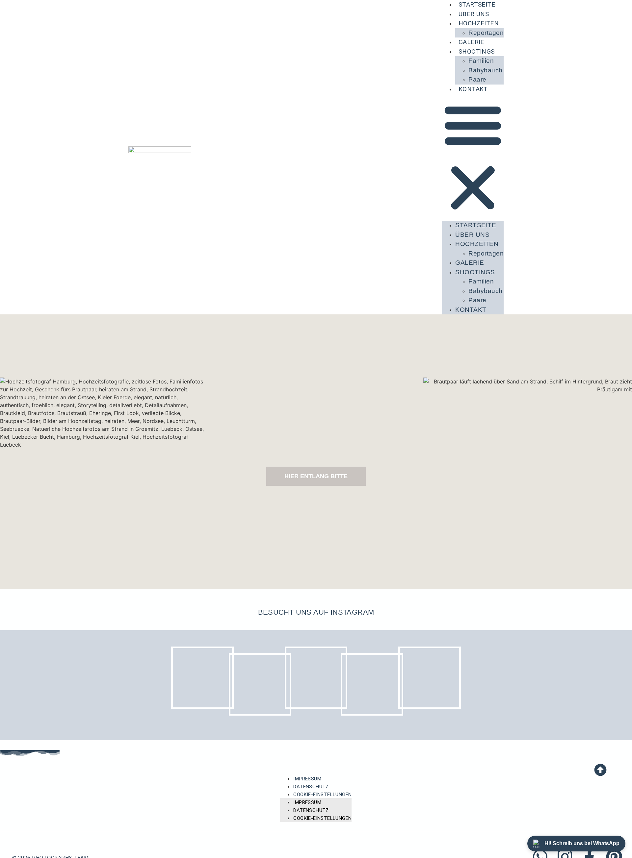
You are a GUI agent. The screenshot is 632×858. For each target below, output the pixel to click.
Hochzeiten (479, 23)
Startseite (475, 225)
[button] (473, 157)
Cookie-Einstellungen (322, 794)
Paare (477, 79)
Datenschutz (311, 787)
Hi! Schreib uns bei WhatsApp (581, 843)
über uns (474, 14)
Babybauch (485, 70)
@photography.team (316, 621)
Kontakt (473, 89)
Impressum (307, 779)
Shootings (477, 51)
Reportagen (486, 32)
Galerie (471, 42)
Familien (481, 60)
